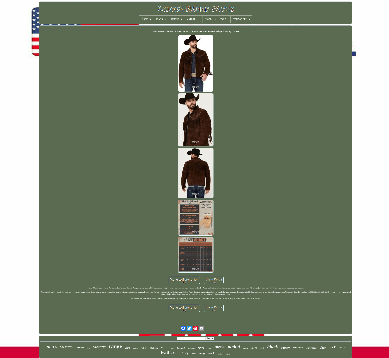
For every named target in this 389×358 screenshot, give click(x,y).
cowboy (220, 354)
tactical (154, 347)
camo (245, 348)
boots (194, 353)
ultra (127, 347)
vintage (99, 346)
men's (51, 346)
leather (167, 352)
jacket (234, 346)
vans (342, 347)
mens (219, 346)
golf (201, 347)
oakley (183, 352)
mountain (191, 348)
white (143, 347)
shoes (135, 348)
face (323, 347)
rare (88, 348)
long (202, 353)
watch (211, 353)
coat (262, 348)
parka (80, 347)
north (164, 347)
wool (209, 348)
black (272, 346)
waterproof (311, 348)
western (66, 347)
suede (228, 354)
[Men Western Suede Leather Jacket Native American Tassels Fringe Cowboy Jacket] (195, 63)
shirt (172, 348)
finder (285, 347)
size (332, 346)
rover (254, 348)
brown (298, 347)
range (115, 346)
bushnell (181, 348)
